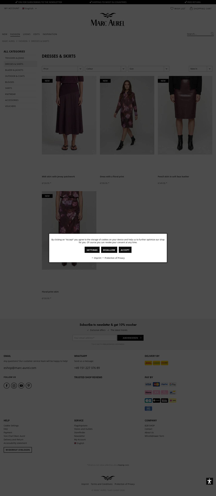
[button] (209, 481)
